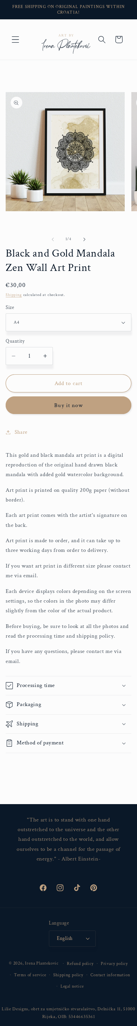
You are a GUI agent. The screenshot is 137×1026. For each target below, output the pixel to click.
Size (10, 307)
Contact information (110, 975)
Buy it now (68, 405)
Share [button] (21, 432)
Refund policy (80, 963)
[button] (15, 39)
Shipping (14, 294)
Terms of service (30, 975)
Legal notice (72, 986)
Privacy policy (114, 963)
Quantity (15, 341)
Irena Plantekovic (42, 963)
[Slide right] (84, 239)
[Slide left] (53, 239)
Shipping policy (68, 975)
